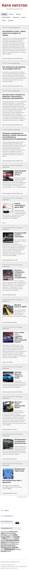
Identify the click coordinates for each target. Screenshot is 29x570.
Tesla (21, 58)
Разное (4, 20)
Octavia (8, 542)
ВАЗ (19, 549)
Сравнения (16, 17)
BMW (11, 362)
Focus (3, 537)
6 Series (2, 531)
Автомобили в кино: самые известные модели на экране (14, 33)
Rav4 (2, 545)
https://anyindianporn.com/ (7, 521)
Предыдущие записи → (22, 496)
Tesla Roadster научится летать (20, 173)
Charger (13, 533)
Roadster (18, 58)
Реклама (10, 20)
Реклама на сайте (5, 561)
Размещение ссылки (14, 561)
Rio (6, 545)
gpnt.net (7, 510)
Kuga (7, 538)
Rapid (17, 544)
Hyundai (16, 537)
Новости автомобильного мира (8, 58)
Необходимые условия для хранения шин (20, 441)
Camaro (15, 531)
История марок (6, 17)
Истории (4, 551)
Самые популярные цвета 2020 (19, 205)
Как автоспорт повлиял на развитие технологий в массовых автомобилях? (13, 96)
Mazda (16, 538)
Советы (23, 17)
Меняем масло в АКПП (20, 306)
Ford (17, 391)
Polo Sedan (4, 544)
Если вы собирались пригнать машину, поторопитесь (20, 274)
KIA (4, 538)
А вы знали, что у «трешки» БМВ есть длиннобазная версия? (20, 337)
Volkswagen (9, 549)
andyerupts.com (9, 515)
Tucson (2, 549)
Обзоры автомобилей (6, 260)
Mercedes (3, 540)
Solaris (13, 545)
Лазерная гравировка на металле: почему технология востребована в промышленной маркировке (14, 136)
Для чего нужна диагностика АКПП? (19, 404)
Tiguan (9, 547)
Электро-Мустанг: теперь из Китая (18, 375)
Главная (4, 14)
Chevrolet (3, 535)
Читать (9, 53)
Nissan (3, 542)
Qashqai (13, 544)
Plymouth (17, 542)
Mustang (20, 391)
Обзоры (18, 14)
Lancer (10, 538)
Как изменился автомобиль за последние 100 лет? (14, 68)
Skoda (9, 545)
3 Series (8, 362)
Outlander (12, 542)
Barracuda (7, 531)
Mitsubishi (9, 540)
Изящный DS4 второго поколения (20, 235)
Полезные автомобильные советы (9, 322)
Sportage (4, 547)
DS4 (16, 260)
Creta (8, 535)
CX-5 (11, 535)
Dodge (15, 535)
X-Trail (16, 549)
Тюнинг (9, 551)
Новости (11, 14)
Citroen (13, 260)
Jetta (1, 538)
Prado (8, 544)
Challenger (8, 533)
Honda (11, 536)
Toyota (15, 547)
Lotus (13, 538)
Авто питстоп (14, 5)
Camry (3, 533)
